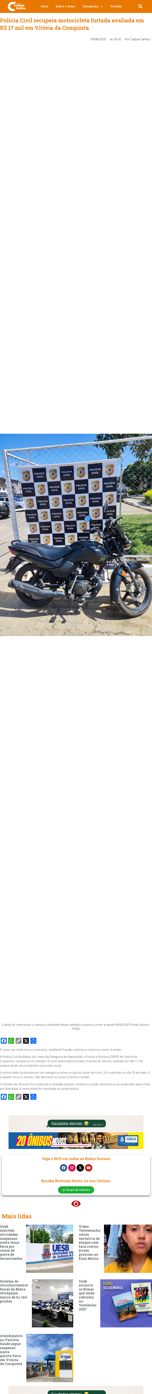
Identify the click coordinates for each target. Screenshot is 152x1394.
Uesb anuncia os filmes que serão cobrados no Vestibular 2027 (88, 1295)
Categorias (90, 6)
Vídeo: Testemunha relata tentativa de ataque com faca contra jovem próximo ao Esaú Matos (89, 1242)
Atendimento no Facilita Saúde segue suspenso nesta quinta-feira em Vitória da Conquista (11, 1350)
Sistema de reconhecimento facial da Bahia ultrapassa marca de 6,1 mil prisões (14, 1291)
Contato (116, 6)
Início (44, 6)
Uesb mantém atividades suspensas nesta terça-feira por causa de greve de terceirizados (11, 1242)
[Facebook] (63, 1168)
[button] (140, 6)
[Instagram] (72, 1168)
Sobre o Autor (65, 6)
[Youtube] (88, 1168)
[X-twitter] (80, 1168)
